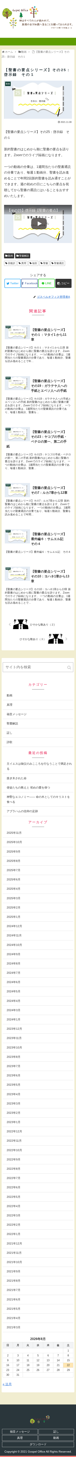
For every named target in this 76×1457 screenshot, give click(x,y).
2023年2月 (13, 1112)
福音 (34, 263)
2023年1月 (13, 1122)
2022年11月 (14, 1140)
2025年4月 (13, 888)
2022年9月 (13, 1159)
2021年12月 (14, 1243)
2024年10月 (14, 944)
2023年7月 (13, 1066)
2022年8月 (13, 1168)
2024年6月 (13, 982)
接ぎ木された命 (17, 778)
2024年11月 (14, 935)
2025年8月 (13, 860)
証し (9, 732)
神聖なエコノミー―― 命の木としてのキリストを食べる (38, 799)
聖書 (45, 263)
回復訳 (11, 263)
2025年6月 (13, 879)
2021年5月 (13, 1308)
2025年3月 (13, 898)
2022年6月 (13, 1187)
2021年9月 (13, 1271)
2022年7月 (13, 1178)
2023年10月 (14, 1047)
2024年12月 (14, 926)
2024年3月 (13, 1010)
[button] (69, 668)
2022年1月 (13, 1234)
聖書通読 (59, 263)
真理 (23, 263)
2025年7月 (13, 870)
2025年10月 (14, 842)
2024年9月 (13, 954)
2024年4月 (13, 1000)
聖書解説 (24, 255)
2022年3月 (13, 1215)
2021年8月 (13, 1280)
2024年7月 (13, 972)
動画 (10, 255)
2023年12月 (14, 1028)
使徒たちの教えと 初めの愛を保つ (28, 787)
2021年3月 (13, 1327)
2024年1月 (13, 1019)
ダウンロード (38, 1444)
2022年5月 (13, 1196)
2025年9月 (13, 851)
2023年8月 (13, 1056)
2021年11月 (14, 1252)
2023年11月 (14, 1038)
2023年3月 (13, 1103)
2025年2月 (13, 907)
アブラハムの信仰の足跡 (22, 811)
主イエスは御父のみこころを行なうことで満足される (39, 766)
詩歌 (9, 742)
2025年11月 (14, 832)
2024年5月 (13, 991)
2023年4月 (13, 1094)
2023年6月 (13, 1075)
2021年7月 (13, 1290)
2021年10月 (14, 1262)
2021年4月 (13, 1318)
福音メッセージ (17, 714)
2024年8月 (13, 963)
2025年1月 (13, 916)
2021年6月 (13, 1299)
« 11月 (7, 1384)
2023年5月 (13, 1084)
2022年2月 (13, 1224)
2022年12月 (14, 1131)
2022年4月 (13, 1206)
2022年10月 (14, 1150)
